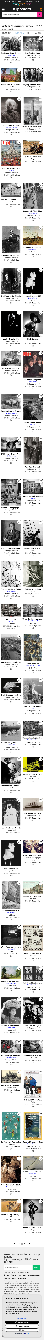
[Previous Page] (14, 1244)
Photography (10, 21)
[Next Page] (29, 1244)
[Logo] (22, 9)
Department (6, 33)
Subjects (18, 33)
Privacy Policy (21, 1318)
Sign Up (36, 1267)
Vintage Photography (22, 21)
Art (3, 21)
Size (28, 33)
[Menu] (3, 9)
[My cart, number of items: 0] (40, 9)
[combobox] (19, 14)
